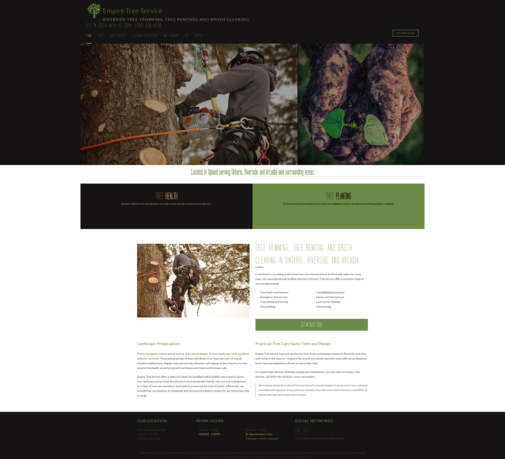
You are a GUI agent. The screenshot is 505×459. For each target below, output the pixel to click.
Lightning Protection (144, 36)
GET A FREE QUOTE (405, 33)
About (101, 36)
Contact (199, 36)
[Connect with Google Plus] (307, 430)
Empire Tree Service (132, 10)
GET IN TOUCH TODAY (311, 325)
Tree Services (118, 36)
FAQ (187, 36)
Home (89, 36)
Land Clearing (171, 36)
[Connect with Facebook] (299, 430)
